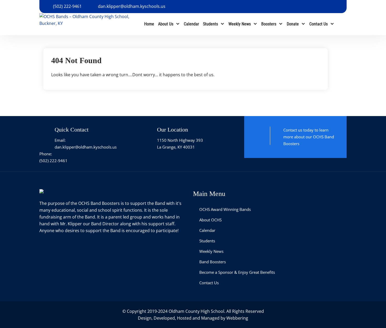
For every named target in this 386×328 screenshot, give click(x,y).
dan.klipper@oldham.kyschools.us (131, 6)
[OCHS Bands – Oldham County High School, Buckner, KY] (85, 19)
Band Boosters (212, 261)
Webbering (237, 318)
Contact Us (318, 23)
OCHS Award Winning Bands (225, 209)
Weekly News (239, 23)
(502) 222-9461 (67, 6)
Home (149, 23)
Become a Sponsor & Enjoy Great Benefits (237, 272)
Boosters (268, 23)
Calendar (191, 23)
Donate (293, 23)
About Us (165, 23)
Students (210, 23)
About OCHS (210, 219)
